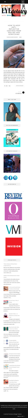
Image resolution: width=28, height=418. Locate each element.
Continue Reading (19, 85)
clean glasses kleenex (12, 37)
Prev (17, 64)
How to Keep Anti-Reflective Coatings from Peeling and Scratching (14, 30)
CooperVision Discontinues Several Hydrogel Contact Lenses (14, 367)
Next (20, 64)
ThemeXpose (10, 414)
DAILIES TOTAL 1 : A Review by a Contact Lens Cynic (14, 315)
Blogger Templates (18, 414)
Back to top (21, 416)
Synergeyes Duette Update (14, 353)
